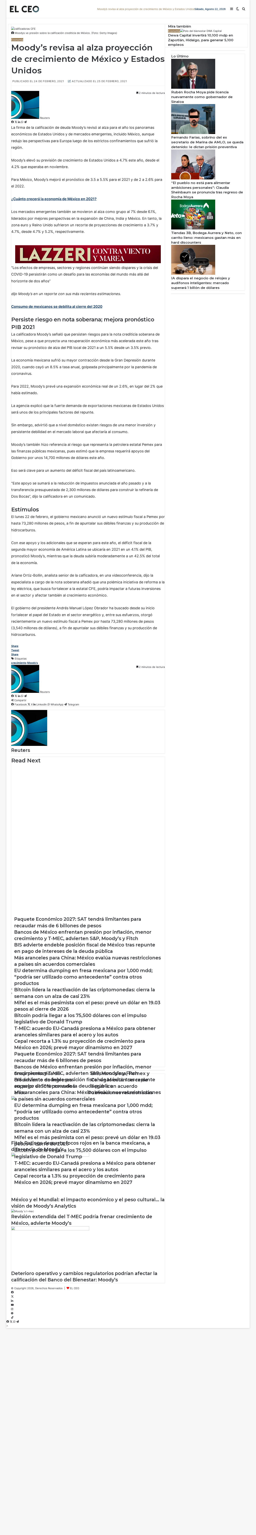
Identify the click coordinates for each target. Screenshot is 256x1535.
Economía (17, 39)
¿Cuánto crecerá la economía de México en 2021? (54, 199)
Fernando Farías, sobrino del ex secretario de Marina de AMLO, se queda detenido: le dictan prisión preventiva (207, 142)
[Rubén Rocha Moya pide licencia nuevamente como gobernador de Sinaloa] (193, 87)
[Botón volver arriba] (7, 1325)
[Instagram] (12, 1309)
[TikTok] (12, 1317)
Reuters (45, 117)
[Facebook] (13, 122)
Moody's (32, 662)
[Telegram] (25, 122)
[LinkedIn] (19, 122)
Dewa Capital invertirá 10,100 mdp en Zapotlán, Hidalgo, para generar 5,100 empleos (200, 40)
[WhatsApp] (22, 122)
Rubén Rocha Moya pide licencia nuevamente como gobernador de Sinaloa (202, 97)
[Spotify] (12, 1313)
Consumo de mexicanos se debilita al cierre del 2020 (56, 306)
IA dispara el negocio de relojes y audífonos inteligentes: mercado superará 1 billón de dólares (200, 283)
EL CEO (74, 1288)
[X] (16, 122)
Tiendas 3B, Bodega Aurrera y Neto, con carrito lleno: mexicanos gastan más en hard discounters (206, 237)
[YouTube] (12, 1305)
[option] (88, 774)
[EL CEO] (24, 9)
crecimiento (18, 662)
